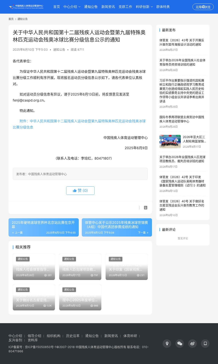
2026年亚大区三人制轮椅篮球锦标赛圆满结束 (194, 141)
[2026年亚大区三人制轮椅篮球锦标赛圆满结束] (170, 141)
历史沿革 (73, 336)
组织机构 (53, 336)
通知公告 (91, 7)
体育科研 (130, 336)
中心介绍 (70, 7)
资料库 (33, 340)
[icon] (167, 343)
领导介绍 (34, 336)
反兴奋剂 (15, 340)
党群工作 (125, 7)
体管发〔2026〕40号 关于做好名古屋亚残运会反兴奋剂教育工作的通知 (181, 205)
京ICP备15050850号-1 (40, 347)
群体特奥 (163, 7)
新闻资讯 (108, 7)
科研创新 (142, 7)
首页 (56, 7)
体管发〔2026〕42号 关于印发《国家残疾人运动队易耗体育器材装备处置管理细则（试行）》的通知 (182, 181)
